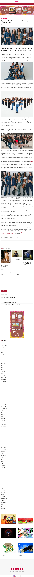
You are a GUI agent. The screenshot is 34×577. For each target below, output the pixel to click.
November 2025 (3, 381)
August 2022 (3, 457)
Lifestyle (2, 347)
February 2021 (3, 492)
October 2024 (3, 406)
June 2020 (3, 508)
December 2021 (3, 473)
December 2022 (3, 449)
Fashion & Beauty (3, 18)
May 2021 (2, 486)
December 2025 (3, 379)
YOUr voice (3, 357)
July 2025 (2, 389)
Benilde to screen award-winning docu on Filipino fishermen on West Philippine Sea (14, 307)
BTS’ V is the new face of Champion (6, 299)
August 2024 (3, 410)
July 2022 (2, 459)
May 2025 (2, 392)
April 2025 (3, 394)
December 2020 (4, 496)
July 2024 (2, 412)
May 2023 (2, 439)
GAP (13, 237)
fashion (11, 237)
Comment (2, 279)
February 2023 (3, 445)
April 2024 (3, 418)
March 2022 (3, 467)
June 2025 (3, 391)
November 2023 (3, 428)
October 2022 (3, 453)
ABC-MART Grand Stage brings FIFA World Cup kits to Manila (28, 263)
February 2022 (3, 469)
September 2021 (4, 478)
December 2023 (3, 426)
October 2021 (3, 477)
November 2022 (4, 451)
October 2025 (3, 383)
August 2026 (3, 363)
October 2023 (3, 430)
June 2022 (3, 461)
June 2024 (3, 414)
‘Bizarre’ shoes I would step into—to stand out (8, 297)
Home (17, 564)
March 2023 (3, 443)
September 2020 (4, 502)
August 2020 (3, 504)
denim (3, 237)
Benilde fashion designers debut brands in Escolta (8, 302)
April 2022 (3, 465)
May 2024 (3, 416)
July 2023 (2, 435)
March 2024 (3, 420)
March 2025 (3, 396)
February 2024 (3, 422)
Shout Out (2, 352)
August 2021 (3, 480)
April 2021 (3, 488)
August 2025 (3, 387)
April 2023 (3, 441)
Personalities (3, 350)
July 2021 (2, 482)
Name (2, 274)
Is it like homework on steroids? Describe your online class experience (25, 539)
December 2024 (3, 402)
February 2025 (3, 398)
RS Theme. (22, 571)
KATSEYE (31, 161)
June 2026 (3, 367)
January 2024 (3, 424)
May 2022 (3, 463)
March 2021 (3, 490)
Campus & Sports (4, 343)
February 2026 (3, 375)
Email (18, 274)
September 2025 (4, 385)
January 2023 (3, 447)
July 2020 (2, 506)
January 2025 (3, 400)
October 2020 (3, 500)
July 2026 (2, 365)
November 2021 (3, 475)
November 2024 (4, 404)
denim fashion (7, 237)
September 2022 (4, 455)
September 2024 (4, 408)
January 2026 (3, 377)
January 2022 (3, 471)
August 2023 (3, 434)
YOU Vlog (2, 354)
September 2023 (4, 432)
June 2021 (2, 484)
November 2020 (4, 498)
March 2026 (3, 373)
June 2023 (3, 437)
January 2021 (3, 494)
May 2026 (3, 369)
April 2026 (3, 371)
